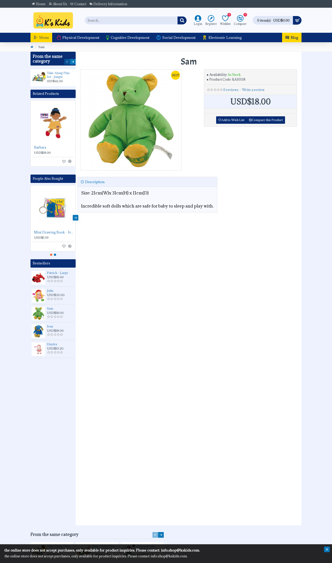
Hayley (52, 344)
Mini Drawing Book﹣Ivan (54, 232)
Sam (50, 308)
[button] (67, 62)
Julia (50, 290)
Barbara (40, 147)
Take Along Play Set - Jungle (58, 75)
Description (95, 182)
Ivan (50, 326)
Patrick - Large (57, 272)
